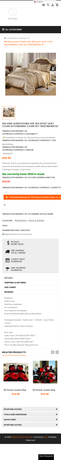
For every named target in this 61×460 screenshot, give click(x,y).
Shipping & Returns (15, 282)
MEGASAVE (8, 153)
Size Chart (10, 287)
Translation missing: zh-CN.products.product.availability (20, 132)
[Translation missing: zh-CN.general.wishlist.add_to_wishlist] (4, 205)
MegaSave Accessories (22, 437)
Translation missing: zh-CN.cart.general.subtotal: (28, 177)
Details (8, 278)
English (39, 2)
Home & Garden (36, 220)
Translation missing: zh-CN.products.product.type (29, 140)
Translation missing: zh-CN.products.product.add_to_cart (19, 388)
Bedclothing (21, 220)
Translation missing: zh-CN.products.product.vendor (17, 148)
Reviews (8, 292)
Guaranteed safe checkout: (16, 230)
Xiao (46, 437)
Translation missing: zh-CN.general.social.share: (27, 214)
